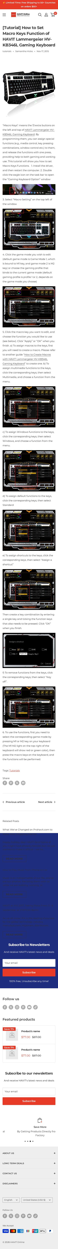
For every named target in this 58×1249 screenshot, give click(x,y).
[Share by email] (23, 783)
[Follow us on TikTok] (35, 1007)
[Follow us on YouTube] (29, 1007)
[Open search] (40, 15)
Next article (45, 802)
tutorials (7, 51)
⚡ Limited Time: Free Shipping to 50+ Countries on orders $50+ (29, 4)
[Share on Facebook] (5, 783)
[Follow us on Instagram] (17, 1007)
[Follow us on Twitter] (11, 1007)
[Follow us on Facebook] (5, 1007)
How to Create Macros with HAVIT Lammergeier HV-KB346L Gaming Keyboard (27, 359)
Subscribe (29, 972)
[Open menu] (4, 14)
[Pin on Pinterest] (11, 783)
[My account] (46, 15)
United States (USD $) (34, 1200)
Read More (14, 858)
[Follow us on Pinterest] (23, 1007)
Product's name (30, 1031)
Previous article (15, 802)
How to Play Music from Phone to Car (25, 869)
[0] (53, 15)
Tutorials (14, 770)
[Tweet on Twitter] (17, 783)
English (8, 1200)
